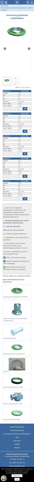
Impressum (17, 441)
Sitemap (17, 448)
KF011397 (21, 101)
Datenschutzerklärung (17, 427)
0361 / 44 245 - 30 (19, 463)
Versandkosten (15, 226)
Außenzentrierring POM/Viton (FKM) (13, 387)
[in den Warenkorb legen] (25, 108)
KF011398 (21, 124)
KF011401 (21, 191)
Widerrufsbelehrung (17, 430)
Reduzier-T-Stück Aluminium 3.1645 (12, 403)
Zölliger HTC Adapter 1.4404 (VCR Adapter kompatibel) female (15, 319)
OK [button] (17, 479)
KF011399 (21, 146)
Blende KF (6, 371)
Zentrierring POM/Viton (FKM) (11, 419)
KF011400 (21, 169)
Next (29, 48)
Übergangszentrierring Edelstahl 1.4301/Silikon (15, 296)
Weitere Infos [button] (17, 475)
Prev (5, 48)
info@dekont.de (19, 466)
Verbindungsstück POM (9, 338)
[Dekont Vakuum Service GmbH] (2, 2)
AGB (17, 437)
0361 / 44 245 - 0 (18, 459)
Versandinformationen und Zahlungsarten (17, 434)
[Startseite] (1, 8)
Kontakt (17, 444)
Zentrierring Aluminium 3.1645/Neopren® (14, 353)
